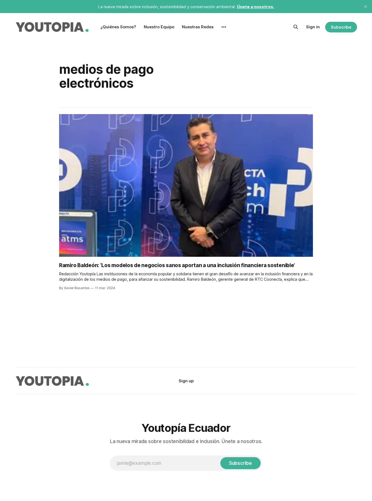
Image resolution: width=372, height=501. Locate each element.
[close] (365, 6)
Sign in (313, 26)
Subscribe (341, 27)
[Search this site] (295, 27)
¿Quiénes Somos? (118, 26)
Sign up (186, 380)
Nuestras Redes (198, 26)
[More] (223, 27)
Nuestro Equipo (159, 26)
